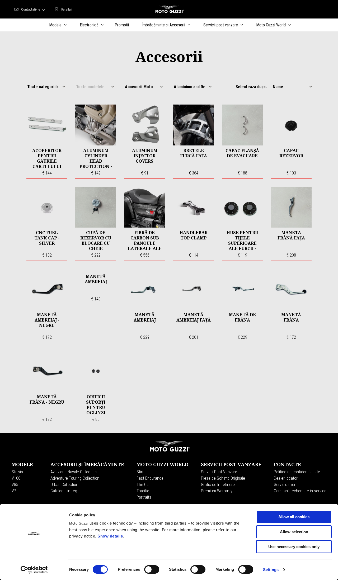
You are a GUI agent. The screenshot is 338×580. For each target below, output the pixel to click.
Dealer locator (286, 478)
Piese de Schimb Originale (223, 478)
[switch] (151, 569)
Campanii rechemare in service (300, 490)
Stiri (140, 471)
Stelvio (17, 471)
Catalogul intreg (63, 490)
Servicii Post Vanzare (219, 471)
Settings (271, 569)
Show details (110, 536)
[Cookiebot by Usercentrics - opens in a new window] (34, 570)
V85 (15, 484)
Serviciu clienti (286, 484)
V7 (14, 490)
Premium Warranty (216, 490)
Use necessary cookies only (294, 546)
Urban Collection (64, 484)
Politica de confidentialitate (297, 471)
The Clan (144, 484)
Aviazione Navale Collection (73, 471)
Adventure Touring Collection (74, 478)
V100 (16, 478)
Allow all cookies (293, 517)
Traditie (143, 490)
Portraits (144, 497)
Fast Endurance (150, 478)
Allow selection (294, 532)
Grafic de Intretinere (218, 484)
